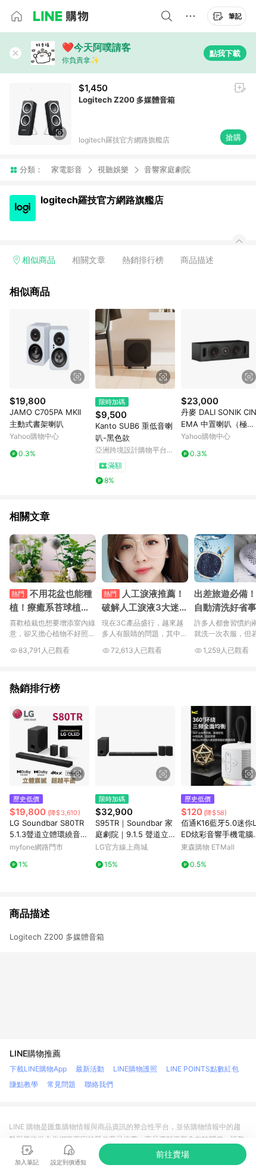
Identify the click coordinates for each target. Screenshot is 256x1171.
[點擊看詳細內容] (49, 349)
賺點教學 (24, 1084)
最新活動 (90, 1068)
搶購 (233, 137)
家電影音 (66, 169)
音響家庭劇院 (167, 169)
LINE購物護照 (135, 1068)
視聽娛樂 (113, 169)
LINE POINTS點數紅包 (202, 1068)
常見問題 (61, 1084)
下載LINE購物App (38, 1068)
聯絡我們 (99, 1084)
